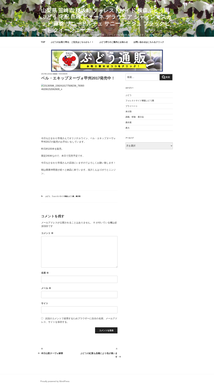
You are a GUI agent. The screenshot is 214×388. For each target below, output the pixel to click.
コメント (47, 233)
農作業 (78, 196)
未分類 (128, 111)
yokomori (62, 74)
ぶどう (47, 196)
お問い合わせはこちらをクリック (148, 42)
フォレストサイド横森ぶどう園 (63, 196)
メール (46, 288)
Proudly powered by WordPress (54, 381)
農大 (127, 128)
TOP (43, 42)
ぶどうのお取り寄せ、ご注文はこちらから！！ (72, 42)
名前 (45, 273)
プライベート (131, 106)
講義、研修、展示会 (134, 117)
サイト (44, 303)
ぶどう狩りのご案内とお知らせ (113, 42)
